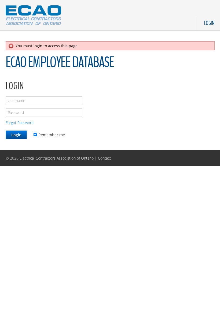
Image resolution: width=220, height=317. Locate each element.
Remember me (51, 134)
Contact (104, 158)
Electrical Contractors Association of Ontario (57, 158)
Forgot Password (20, 122)
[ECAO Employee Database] (33, 14)
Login (209, 23)
